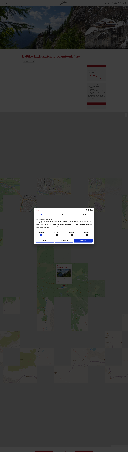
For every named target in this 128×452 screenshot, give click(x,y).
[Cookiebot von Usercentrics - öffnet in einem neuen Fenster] (87, 210)
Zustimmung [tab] (44, 214)
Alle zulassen (83, 240)
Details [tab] (64, 214)
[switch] (56, 236)
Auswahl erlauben (64, 240)
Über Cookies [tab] (84, 214)
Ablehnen (45, 240)
